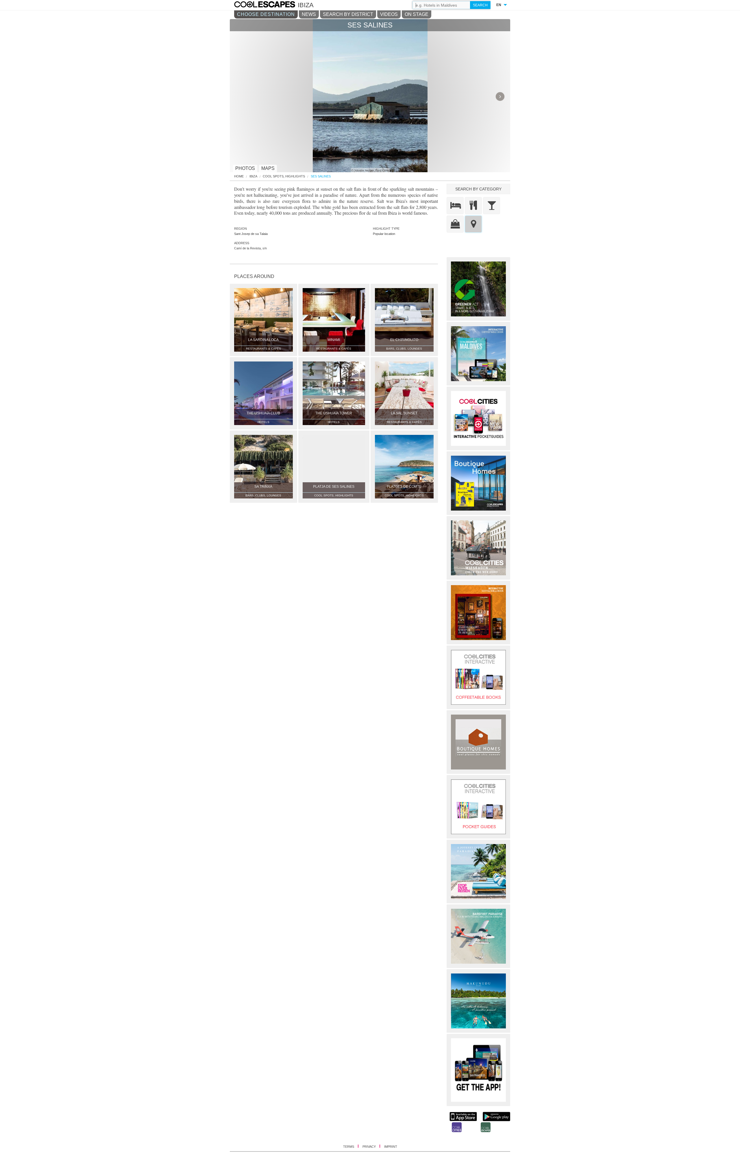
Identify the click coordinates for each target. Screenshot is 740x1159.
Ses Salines (321, 176)
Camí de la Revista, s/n (250, 248)
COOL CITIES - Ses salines (270, 5)
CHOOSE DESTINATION (266, 14)
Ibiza (253, 176)
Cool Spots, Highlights (284, 176)
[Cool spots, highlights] (473, 224)
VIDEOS (389, 14)
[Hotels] (455, 205)
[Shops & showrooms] (455, 224)
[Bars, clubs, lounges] (491, 205)
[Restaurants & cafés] (473, 205)
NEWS (309, 14)
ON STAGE (416, 14)
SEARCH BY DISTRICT (348, 14)
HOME (239, 176)
